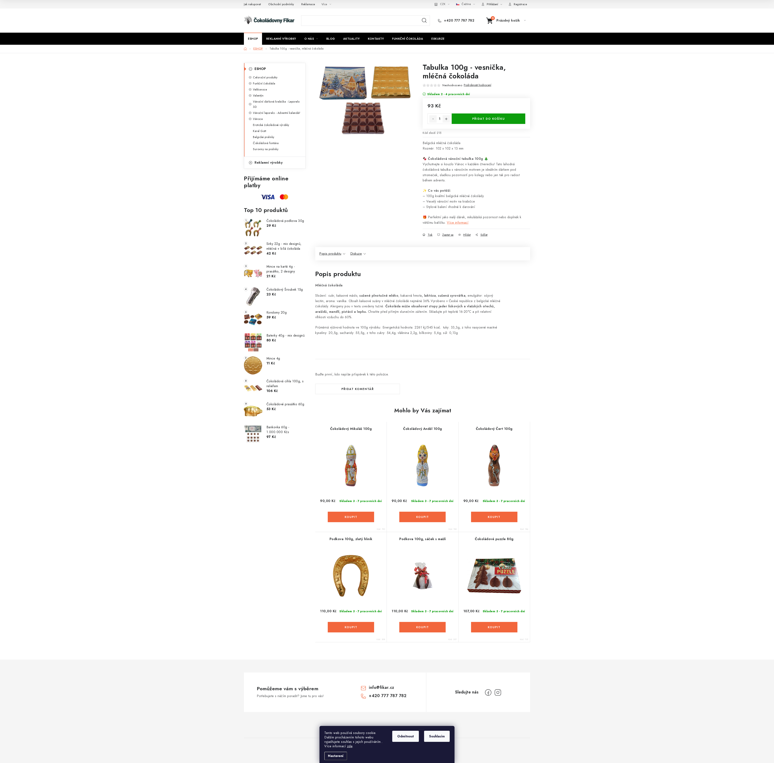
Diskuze (356, 253)
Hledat (424, 20)
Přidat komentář (357, 389)
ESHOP (260, 69)
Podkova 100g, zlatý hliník (351, 539)
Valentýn (258, 96)
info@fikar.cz (381, 687)
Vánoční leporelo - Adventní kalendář (276, 113)
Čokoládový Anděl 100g (422, 429)
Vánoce (258, 119)
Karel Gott (259, 131)
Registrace (520, 4)
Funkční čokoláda (264, 83)
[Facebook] (488, 692)
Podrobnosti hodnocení (477, 85)
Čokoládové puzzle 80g (494, 539)
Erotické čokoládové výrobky (271, 125)
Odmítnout (405, 736)
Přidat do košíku (488, 119)
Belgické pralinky (263, 137)
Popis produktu (330, 253)
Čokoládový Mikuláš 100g (351, 429)
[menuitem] (253, 39)
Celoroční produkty (265, 77)
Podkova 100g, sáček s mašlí (422, 539)
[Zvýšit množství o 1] (446, 119)
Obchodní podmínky (281, 4)
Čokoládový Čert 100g (494, 429)
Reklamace (308, 4)
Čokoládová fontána (266, 143)
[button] (351, 517)
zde (350, 746)
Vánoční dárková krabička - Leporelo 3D (276, 104)
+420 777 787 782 (458, 21)
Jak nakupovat (252, 4)
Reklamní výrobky (269, 162)
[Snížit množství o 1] (433, 119)
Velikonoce (260, 89)
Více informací (457, 222)
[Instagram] (498, 692)
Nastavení (335, 756)
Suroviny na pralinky (265, 149)
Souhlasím (437, 736)
